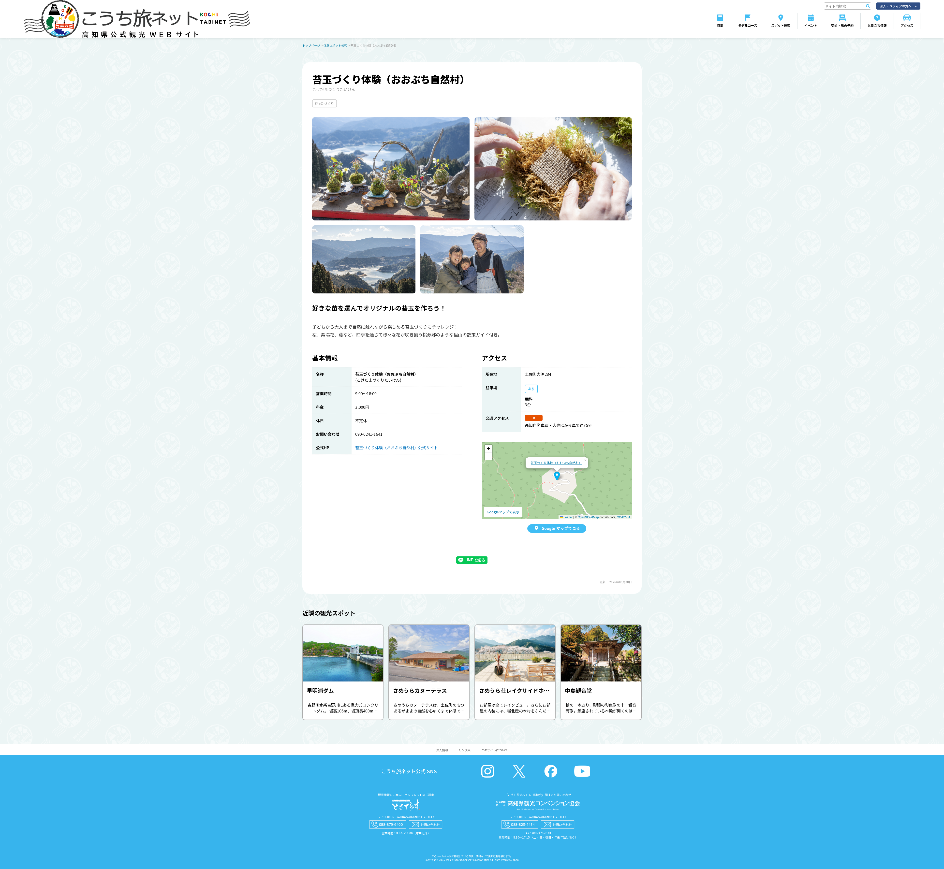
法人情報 (442, 750)
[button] (557, 476)
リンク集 (465, 750)
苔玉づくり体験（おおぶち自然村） (556, 462)
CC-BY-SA (624, 517)
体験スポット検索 (335, 45)
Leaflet (568, 517)
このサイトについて (494, 750)
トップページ (311, 45)
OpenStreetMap (588, 517)
